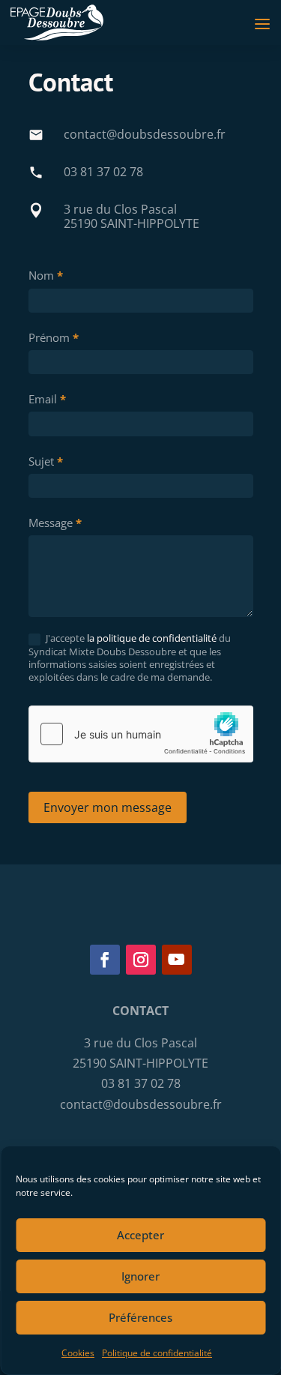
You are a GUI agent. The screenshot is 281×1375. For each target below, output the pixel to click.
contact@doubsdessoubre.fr (145, 134)
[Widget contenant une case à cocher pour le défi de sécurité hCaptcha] (140, 733)
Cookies (77, 1353)
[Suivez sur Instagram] (141, 960)
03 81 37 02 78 (103, 171)
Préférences (140, 1317)
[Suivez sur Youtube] (177, 960)
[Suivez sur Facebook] (105, 960)
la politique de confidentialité (152, 638)
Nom (45, 275)
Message (55, 522)
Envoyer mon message (107, 807)
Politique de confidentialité (157, 1353)
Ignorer (140, 1276)
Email (47, 398)
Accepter (140, 1234)
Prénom (53, 337)
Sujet (45, 461)
